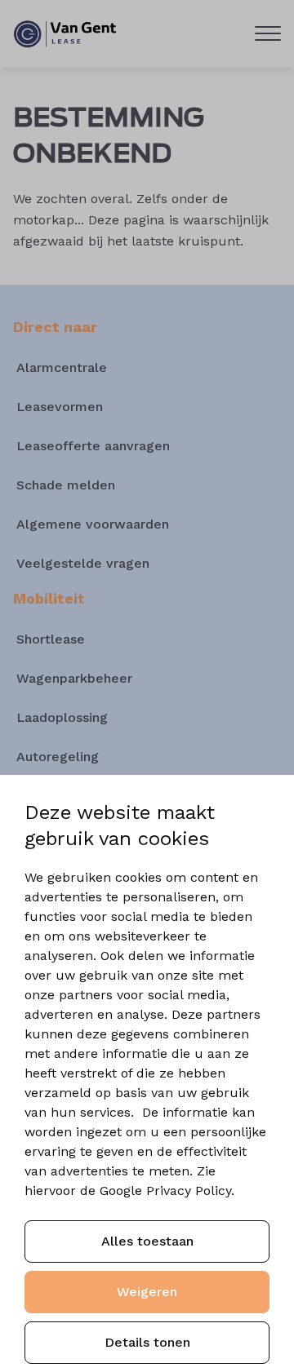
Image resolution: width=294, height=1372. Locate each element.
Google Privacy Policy (165, 1190)
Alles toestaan (147, 1241)
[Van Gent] (65, 34)
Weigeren (147, 1291)
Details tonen (147, 1342)
